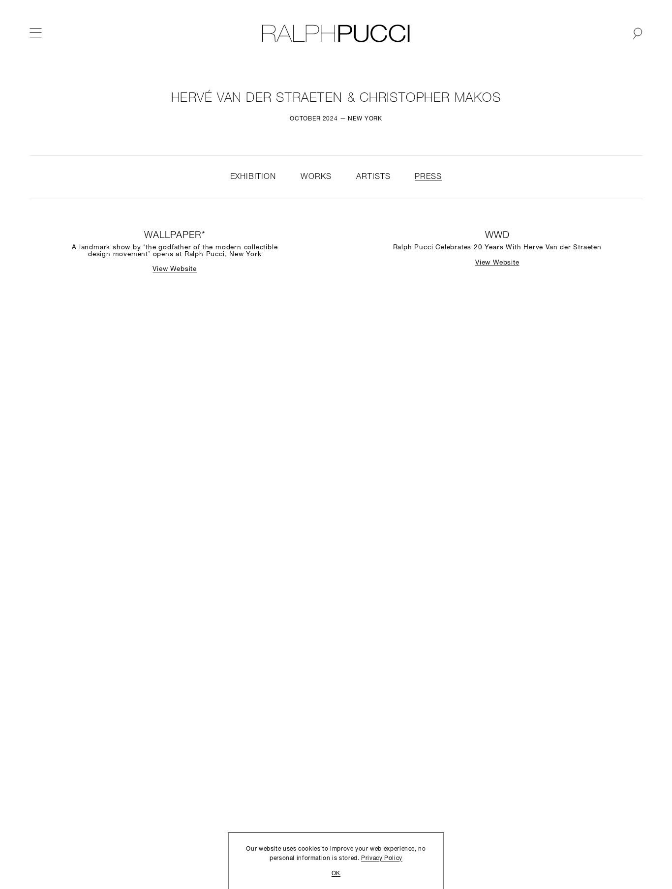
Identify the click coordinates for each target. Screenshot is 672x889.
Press (428, 177)
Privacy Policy (381, 858)
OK (336, 874)
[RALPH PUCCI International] (336, 33)
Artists (373, 177)
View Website (175, 269)
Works (316, 177)
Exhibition (253, 177)
